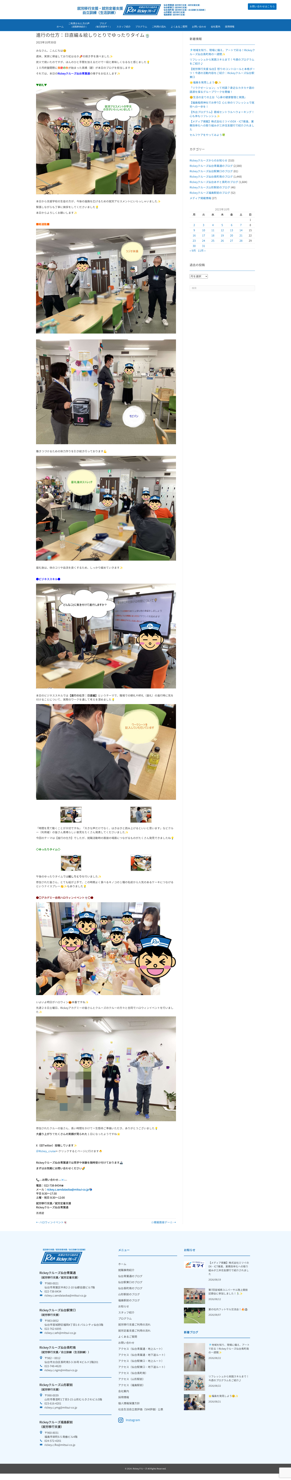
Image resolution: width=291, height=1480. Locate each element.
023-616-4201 (52, 1403)
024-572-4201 (52, 1441)
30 (194, 246)
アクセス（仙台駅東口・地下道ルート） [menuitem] (142, 1367)
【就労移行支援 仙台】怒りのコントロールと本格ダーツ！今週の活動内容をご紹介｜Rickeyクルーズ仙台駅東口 (222, 73)
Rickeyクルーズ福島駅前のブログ (210, 193)
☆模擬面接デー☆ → (163, 1222)
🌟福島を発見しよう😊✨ (205, 82)
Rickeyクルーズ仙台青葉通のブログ (211, 166)
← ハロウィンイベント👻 (51, 1222)
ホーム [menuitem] (122, 1264)
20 (231, 235)
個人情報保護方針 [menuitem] (129, 1403)
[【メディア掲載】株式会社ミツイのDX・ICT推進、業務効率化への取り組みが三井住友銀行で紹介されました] (194, 1264)
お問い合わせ (199, 26)
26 (222, 241)
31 (203, 246)
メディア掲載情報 (200, 198)
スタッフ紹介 (124, 26)
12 (222, 230)
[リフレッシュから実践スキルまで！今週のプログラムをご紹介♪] (194, 1382)
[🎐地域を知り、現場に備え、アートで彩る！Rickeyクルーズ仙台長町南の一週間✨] (194, 1357)
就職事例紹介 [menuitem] (126, 1270)
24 (203, 241)
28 (241, 241)
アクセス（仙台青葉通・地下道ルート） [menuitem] (142, 1355)
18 (212, 235)
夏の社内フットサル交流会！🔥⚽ (228, 1309)
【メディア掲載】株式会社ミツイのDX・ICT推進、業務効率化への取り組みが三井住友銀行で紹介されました (222, 125)
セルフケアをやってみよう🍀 (207, 135)
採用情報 (229, 26)
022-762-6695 (52, 1329)
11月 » (202, 250)
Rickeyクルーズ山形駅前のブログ (210, 187)
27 (231, 241)
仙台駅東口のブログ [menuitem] (130, 1282)
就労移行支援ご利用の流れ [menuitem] (134, 1324)
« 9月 (193, 250)
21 (241, 235)
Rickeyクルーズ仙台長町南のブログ (211, 176)
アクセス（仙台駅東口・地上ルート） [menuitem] (141, 1361)
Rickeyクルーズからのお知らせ (208, 160)
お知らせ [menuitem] (123, 1306)
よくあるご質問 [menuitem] (127, 1337)
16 (194, 235)
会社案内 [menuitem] (123, 1391)
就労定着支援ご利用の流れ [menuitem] (134, 1330)
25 (212, 241)
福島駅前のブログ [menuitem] (129, 1300)
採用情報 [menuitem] (123, 1397)
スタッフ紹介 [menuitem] (126, 1312)
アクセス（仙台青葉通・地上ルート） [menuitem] (141, 1349)
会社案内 (215, 26)
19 (222, 235)
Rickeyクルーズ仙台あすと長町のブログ (214, 182)
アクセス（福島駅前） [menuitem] (131, 1385)
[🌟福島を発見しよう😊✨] (194, 1402)
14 (241, 230)
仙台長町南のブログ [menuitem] (130, 1288)
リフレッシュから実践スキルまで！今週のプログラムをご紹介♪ (228, 1378)
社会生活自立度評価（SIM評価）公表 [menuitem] (140, 1409)
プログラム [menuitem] (125, 1318)
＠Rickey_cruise (46, 1151)
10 (203, 230)
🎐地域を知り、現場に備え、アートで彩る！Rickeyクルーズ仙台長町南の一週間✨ (229, 1348)
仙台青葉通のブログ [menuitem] (130, 1276)
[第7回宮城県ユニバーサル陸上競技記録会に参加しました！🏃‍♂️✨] (194, 1296)
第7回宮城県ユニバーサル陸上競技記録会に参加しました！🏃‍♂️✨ (228, 1291)
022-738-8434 (52, 1291)
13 (231, 230)
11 (212, 230)
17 (203, 235)
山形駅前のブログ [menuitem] (129, 1294)
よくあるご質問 (179, 26)
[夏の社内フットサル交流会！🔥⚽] (194, 1315)
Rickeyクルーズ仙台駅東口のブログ (211, 171)
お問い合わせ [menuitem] (126, 1343)
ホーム (60, 26)
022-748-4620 (52, 1366)
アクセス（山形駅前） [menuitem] (131, 1379)
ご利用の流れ (159, 26)
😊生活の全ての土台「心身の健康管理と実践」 (218, 97)
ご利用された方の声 (79, 25)
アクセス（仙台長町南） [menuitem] (133, 1373)
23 (194, 241)
